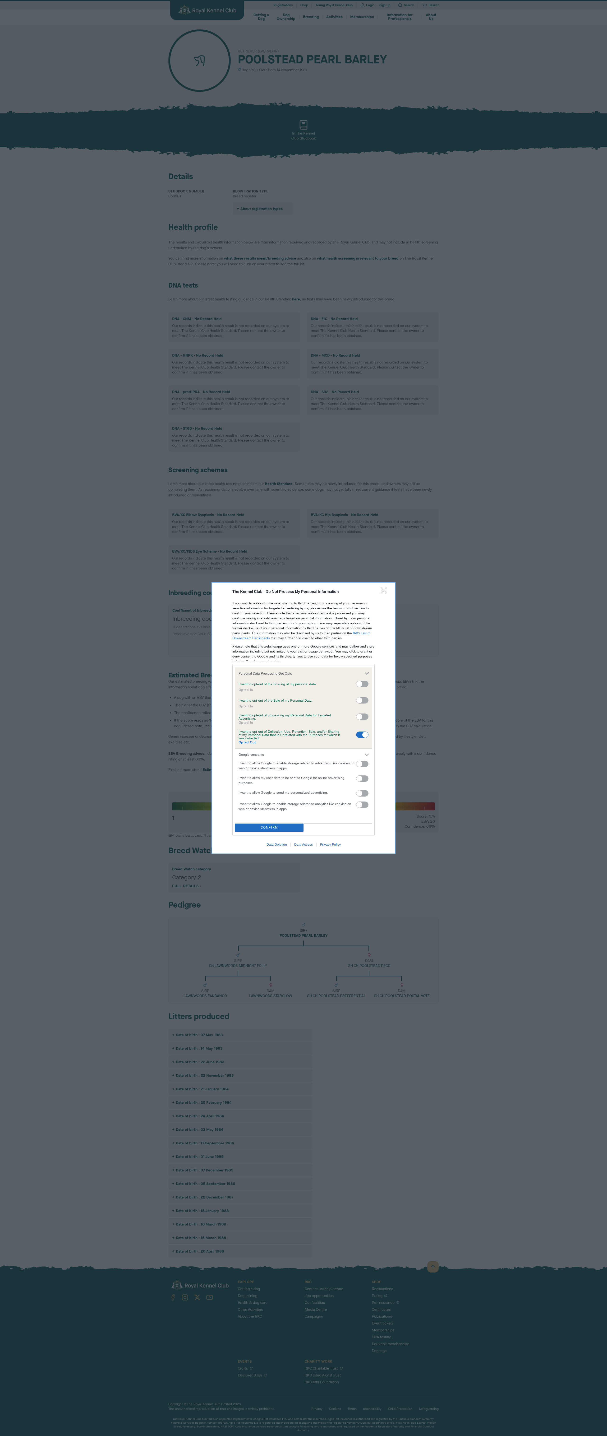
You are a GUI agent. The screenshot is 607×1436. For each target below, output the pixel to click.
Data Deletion (277, 844)
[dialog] (303, 718)
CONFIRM (269, 827)
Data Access (303, 844)
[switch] (362, 684)
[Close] (385, 592)
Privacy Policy (330, 844)
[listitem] (303, 673)
